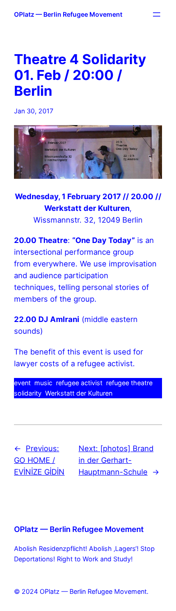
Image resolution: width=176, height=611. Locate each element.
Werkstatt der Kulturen (78, 393)
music (43, 383)
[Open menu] (156, 14)
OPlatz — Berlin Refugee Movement (68, 14)
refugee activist (79, 383)
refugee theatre (129, 383)
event (22, 383)
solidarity (28, 393)
